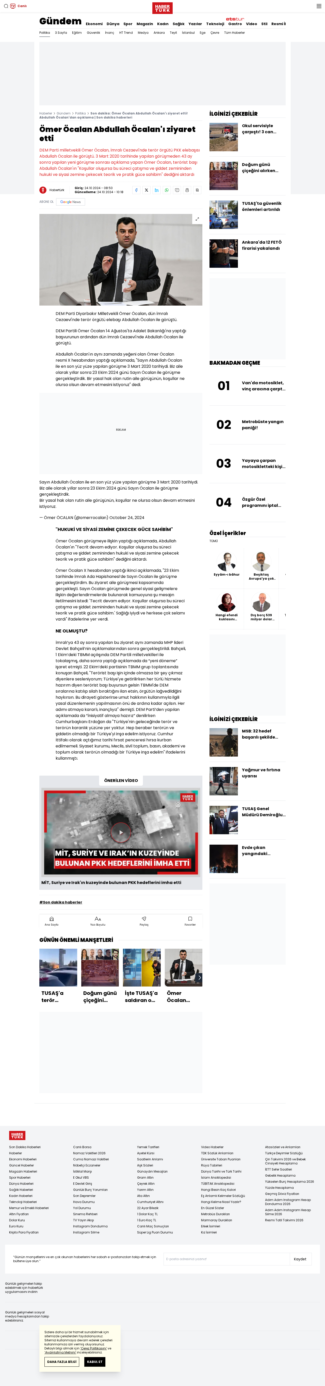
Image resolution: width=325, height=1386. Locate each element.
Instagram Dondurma (90, 1226)
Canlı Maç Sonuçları (153, 1226)
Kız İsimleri (209, 1232)
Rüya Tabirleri (211, 1165)
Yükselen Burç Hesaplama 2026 (289, 1181)
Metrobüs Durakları (215, 1214)
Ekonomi (94, 23)
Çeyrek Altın (146, 1183)
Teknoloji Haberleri (23, 1202)
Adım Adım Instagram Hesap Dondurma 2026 (288, 1202)
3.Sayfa (61, 32)
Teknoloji (215, 23)
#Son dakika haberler (60, 902)
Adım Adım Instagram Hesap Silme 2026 (288, 1212)
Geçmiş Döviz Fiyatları (282, 1194)
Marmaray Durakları (216, 1220)
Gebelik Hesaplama (280, 1175)
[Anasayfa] (17, 1135)
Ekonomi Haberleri (23, 1159)
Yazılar (195, 23)
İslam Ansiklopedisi (216, 1177)
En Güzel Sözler (212, 1208)
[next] (199, 977)
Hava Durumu (84, 1202)
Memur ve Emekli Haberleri (29, 1208)
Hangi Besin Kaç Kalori (218, 1190)
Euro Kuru (16, 1226)
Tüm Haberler (234, 32)
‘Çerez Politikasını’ (93, 1348)
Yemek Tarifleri (148, 1147)
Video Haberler (212, 1147)
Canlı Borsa (82, 1147)
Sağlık (179, 23)
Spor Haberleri (19, 1177)
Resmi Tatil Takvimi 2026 (284, 1220)
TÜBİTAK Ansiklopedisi (217, 1183)
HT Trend (126, 32)
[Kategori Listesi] (319, 6)
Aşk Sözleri (145, 1165)
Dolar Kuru (17, 1220)
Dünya (113, 23)
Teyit (173, 32)
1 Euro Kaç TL (146, 1220)
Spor (128, 23)
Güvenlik (93, 32)
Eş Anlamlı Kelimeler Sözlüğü (223, 1196)
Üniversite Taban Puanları (220, 1159)
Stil (264, 23)
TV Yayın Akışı (83, 1220)
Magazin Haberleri (23, 1171)
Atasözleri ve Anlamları (282, 1147)
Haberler (45, 113)
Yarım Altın (145, 1190)
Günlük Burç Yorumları (90, 1190)
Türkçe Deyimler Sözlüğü (284, 1153)
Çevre (214, 32)
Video (251, 23)
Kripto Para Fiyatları (24, 1232)
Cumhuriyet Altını (150, 1202)
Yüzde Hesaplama (279, 1187)
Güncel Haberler (21, 1165)
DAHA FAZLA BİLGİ (61, 1362)
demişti (127, 709)
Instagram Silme (86, 1232)
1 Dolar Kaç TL (147, 1214)
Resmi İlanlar (283, 23)
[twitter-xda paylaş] (146, 190)
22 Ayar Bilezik (147, 1208)
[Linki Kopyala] (197, 190)
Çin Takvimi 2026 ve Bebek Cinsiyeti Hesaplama (285, 1161)
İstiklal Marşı (82, 1171)
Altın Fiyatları (19, 1214)
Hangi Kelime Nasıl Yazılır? (221, 1202)
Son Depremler (84, 1196)
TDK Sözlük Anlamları (217, 1153)
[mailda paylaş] (177, 190)
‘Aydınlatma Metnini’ (60, 1352)
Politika (44, 32)
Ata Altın (143, 1196)
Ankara (159, 32)
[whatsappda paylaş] (167, 190)
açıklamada (67, 716)
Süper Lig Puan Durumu (155, 1232)
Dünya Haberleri (21, 1183)
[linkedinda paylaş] (157, 190)
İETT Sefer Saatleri (278, 1169)
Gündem (60, 21)
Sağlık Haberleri (21, 1190)
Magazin (145, 23)
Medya (143, 32)
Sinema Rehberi (85, 1214)
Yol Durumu (82, 1208)
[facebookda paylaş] (136, 190)
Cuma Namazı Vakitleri (91, 1159)
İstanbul (188, 32)
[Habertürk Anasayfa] (162, 7)
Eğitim (77, 32)
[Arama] (6, 6)
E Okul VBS (81, 1177)
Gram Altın (145, 1177)
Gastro (235, 23)
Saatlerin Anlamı (150, 1159)
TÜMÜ (213, 541)
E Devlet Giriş (82, 1183)
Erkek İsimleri (210, 1226)
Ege (202, 32)
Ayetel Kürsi (145, 1153)
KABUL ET (95, 1362)
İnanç (109, 32)
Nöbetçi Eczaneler (86, 1165)
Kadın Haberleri (20, 1196)
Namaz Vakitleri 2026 (89, 1153)
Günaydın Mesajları (152, 1171)
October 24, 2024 (126, 518)
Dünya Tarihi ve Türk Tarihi (221, 1171)
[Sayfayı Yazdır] (187, 190)
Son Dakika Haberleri (25, 1147)
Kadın (163, 23)
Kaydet (300, 1259)
